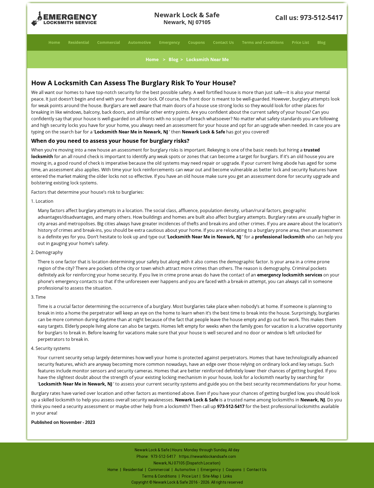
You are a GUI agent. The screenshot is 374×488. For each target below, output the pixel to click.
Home (54, 42)
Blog (321, 42)
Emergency (169, 42)
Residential (78, 42)
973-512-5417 (321, 17)
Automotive (139, 42)
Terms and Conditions (263, 42)
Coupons (196, 42)
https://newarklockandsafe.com (207, 456)
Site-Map (211, 476)
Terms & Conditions (159, 476)
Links (227, 476)
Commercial (108, 42)
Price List (300, 42)
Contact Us (223, 42)
